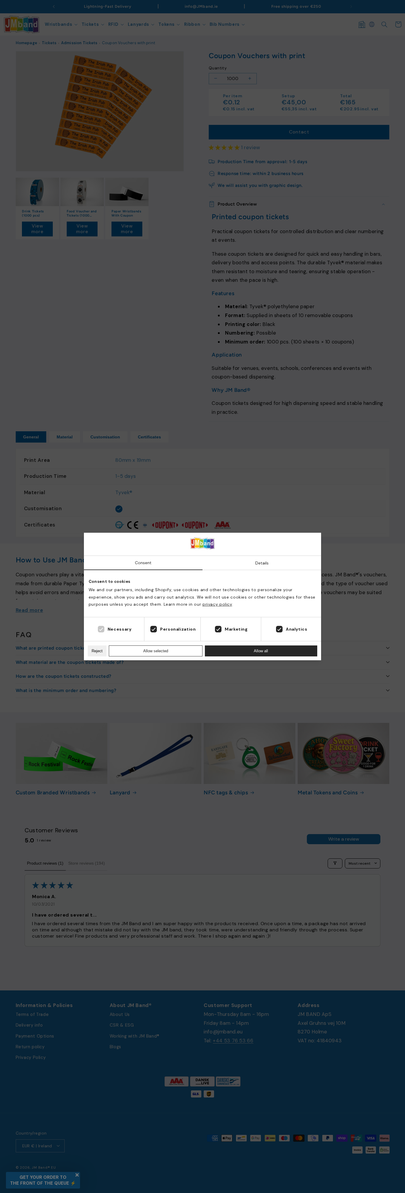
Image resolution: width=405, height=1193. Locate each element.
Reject (97, 651)
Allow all (261, 651)
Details (262, 563)
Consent (143, 562)
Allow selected (155, 651)
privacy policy (217, 604)
